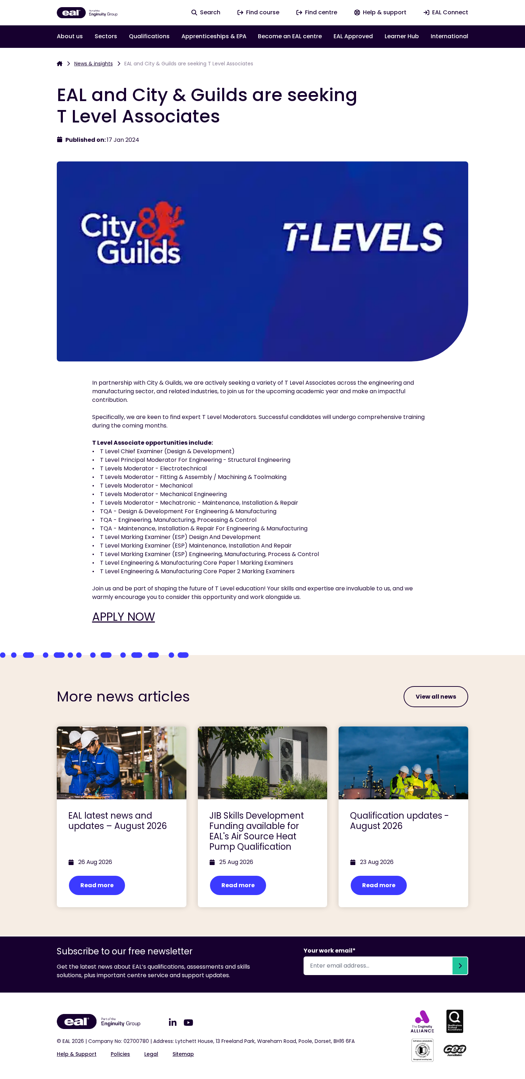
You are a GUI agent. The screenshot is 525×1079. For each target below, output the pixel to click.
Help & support (76, 1054)
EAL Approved (353, 36)
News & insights (93, 63)
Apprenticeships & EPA (213, 36)
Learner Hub (402, 36)
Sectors (106, 36)
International (449, 36)
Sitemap (183, 1054)
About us (70, 36)
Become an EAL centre (290, 36)
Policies (120, 1054)
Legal (151, 1054)
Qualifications (149, 36)
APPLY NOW (123, 617)
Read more (97, 885)
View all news (436, 697)
